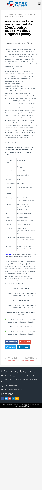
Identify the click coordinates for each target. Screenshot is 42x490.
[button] (39, 3)
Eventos (32, 43)
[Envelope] (17, 398)
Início (6, 14)
